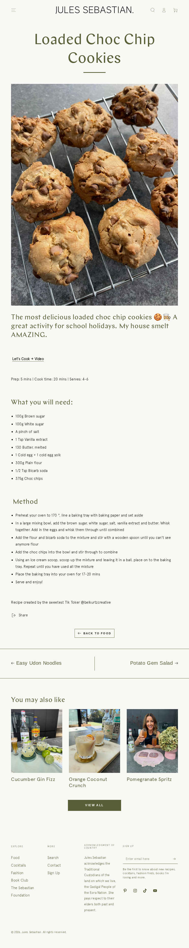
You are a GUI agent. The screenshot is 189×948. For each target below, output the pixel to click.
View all (94, 805)
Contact (54, 865)
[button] (152, 10)
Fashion (17, 873)
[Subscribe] (175, 859)
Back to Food (97, 633)
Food (15, 858)
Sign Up (53, 873)
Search (53, 858)
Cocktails (18, 865)
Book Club (19, 880)
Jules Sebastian (31, 932)
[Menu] (13, 10)
